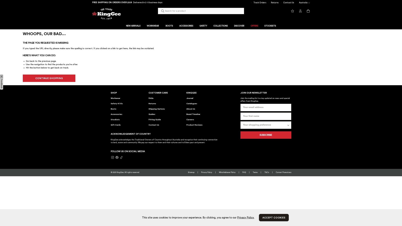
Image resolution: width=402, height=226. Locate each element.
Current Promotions (283, 172)
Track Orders (259, 3)
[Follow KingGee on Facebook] (117, 157)
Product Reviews (194, 125)
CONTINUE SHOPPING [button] (49, 78)
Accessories (116, 114)
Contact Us (288, 3)
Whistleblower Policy (227, 172)
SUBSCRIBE (266, 135)
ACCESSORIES (186, 26)
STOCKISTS (270, 26)
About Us (190, 109)
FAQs (151, 98)
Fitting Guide (155, 120)
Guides (152, 114)
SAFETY (203, 26)
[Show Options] (288, 125)
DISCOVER (239, 26)
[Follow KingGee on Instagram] (112, 157)
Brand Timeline (193, 114)
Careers (190, 120)
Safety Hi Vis (117, 104)
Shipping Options (157, 109)
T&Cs (266, 172)
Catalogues (191, 104)
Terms (255, 172)
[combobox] (201, 11)
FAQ (244, 172)
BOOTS (169, 26)
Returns (275, 3)
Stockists (115, 120)
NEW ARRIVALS (133, 26)
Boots (113, 109)
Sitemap (191, 172)
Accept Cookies (273, 218)
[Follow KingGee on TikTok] (121, 157)
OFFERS (254, 26)
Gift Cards (116, 125)
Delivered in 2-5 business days (147, 2)
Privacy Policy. (245, 217)
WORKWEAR (153, 26)
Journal (189, 98)
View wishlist (292, 11)
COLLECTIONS (220, 26)
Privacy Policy (206, 172)
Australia (303, 3)
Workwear (115, 98)
